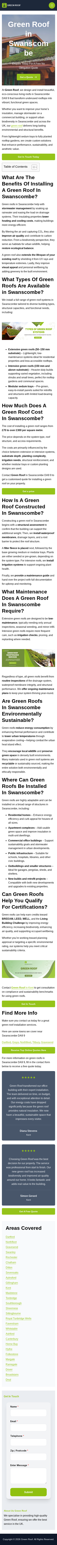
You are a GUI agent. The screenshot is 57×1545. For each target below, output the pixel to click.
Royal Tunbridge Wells (18, 1318)
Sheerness (12, 1308)
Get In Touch (28, 1004)
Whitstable (12, 1328)
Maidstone (11, 1293)
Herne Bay (12, 1344)
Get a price (28, 491)
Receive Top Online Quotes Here (28, 1050)
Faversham (12, 1323)
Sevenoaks (12, 1272)
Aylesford (11, 1277)
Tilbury (36, 1042)
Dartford (6, 1042)
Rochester (11, 1257)
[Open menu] (52, 5)
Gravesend (47, 1042)
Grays (15, 1042)
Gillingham (12, 1282)
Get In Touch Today (28, 157)
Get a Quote (26, 77)
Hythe (9, 1349)
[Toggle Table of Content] (32, 167)
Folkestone (12, 1354)
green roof (16, 125)
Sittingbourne (13, 1313)
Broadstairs (12, 1374)
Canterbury (12, 1339)
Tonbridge (11, 1298)
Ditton (9, 1267)
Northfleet (25, 1042)
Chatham (11, 1262)
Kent (8, 1288)
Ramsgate (11, 1364)
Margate (10, 1359)
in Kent (22, 987)
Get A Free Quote (28, 1211)
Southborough (14, 1303)
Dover (9, 1369)
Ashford (10, 1333)
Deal (8, 1379)
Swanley (11, 1252)
